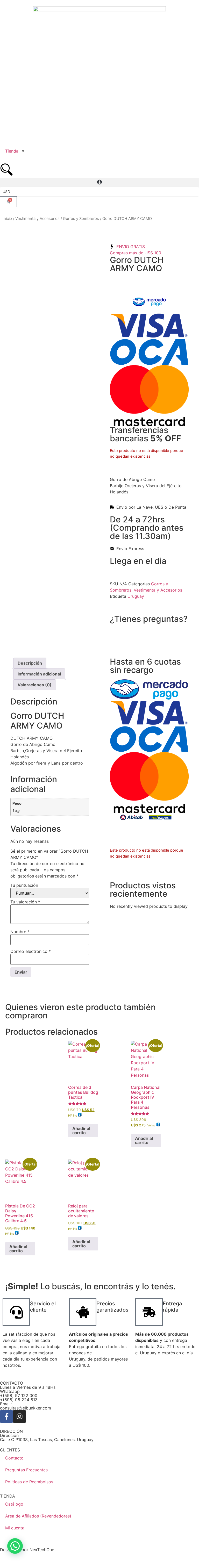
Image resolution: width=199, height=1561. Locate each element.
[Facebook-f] (6, 1416)
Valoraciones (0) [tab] (35, 684)
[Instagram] (19, 1416)
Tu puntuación (24, 885)
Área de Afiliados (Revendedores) (38, 1516)
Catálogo (14, 1504)
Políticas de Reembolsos (29, 1481)
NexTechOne (42, 1549)
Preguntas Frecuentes (26, 1469)
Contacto (14, 1458)
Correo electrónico (30, 951)
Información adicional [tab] (39, 674)
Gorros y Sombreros (81, 218)
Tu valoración (25, 902)
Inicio (7, 218)
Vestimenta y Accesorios (37, 218)
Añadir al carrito (81, 1130)
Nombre (20, 932)
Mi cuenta (14, 1527)
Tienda (11, 151)
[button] (99, 182)
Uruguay (135, 596)
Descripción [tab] (30, 663)
